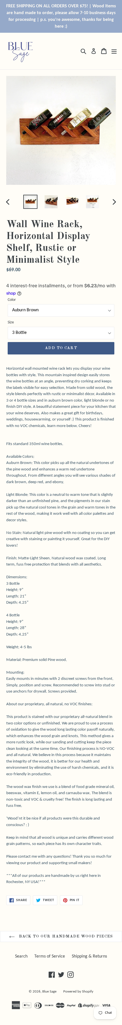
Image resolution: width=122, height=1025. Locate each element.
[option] (30, 201)
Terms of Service (49, 956)
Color (12, 300)
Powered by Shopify (78, 991)
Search (21, 956)
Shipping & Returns (89, 956)
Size (11, 322)
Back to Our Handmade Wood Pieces (65, 936)
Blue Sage (49, 991)
